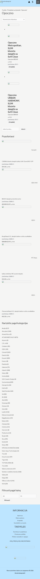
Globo (4, 373)
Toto (3, 466)
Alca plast (5, 331)
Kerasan (4, 406)
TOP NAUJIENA (6, 463)
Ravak (4, 436)
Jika (3, 400)
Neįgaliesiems (6, 418)
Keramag (4, 403)
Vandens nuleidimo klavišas (10, 472)
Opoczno (4, 430)
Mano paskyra (20, 518)
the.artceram (6, 457)
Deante (4, 355)
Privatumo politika (20, 534)
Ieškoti (23, 129)
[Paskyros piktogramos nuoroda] (29, 2)
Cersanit (4, 352)
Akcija (3, 328)
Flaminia (4, 364)
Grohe (4, 376)
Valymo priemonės (7, 469)
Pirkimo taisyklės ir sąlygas (20, 537)
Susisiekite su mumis (20, 523)
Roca (3, 439)
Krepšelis (20, 520)
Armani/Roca (6, 334)
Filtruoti (7, 500)
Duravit (4, 358)
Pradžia (4, 10)
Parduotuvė (5, 433)
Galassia (4, 367)
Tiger (3, 460)
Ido (3, 394)
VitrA (3, 484)
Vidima (4, 475)
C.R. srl (4, 343)
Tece (3, 454)
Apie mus (20, 515)
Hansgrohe (5, 385)
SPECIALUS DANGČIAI (9, 448)
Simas (3, 445)
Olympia (4, 424)
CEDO (4, 349)
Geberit (4, 370)
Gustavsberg (6, 382)
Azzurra (4, 340)
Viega (3, 478)
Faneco (4, 361)
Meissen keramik (7, 415)
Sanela (4, 442)
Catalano (4, 346)
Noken (4, 421)
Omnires (4, 427)
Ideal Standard (6, 391)
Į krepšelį (12, 67)
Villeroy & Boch (6, 480)
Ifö (2, 397)
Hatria (4, 388)
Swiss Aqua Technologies (9, 451)
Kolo (3, 409)
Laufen (4, 412)
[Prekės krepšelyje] (33, 2)
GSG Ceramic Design (8, 379)
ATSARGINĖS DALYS (8, 337)
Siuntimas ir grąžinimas (20, 532)
